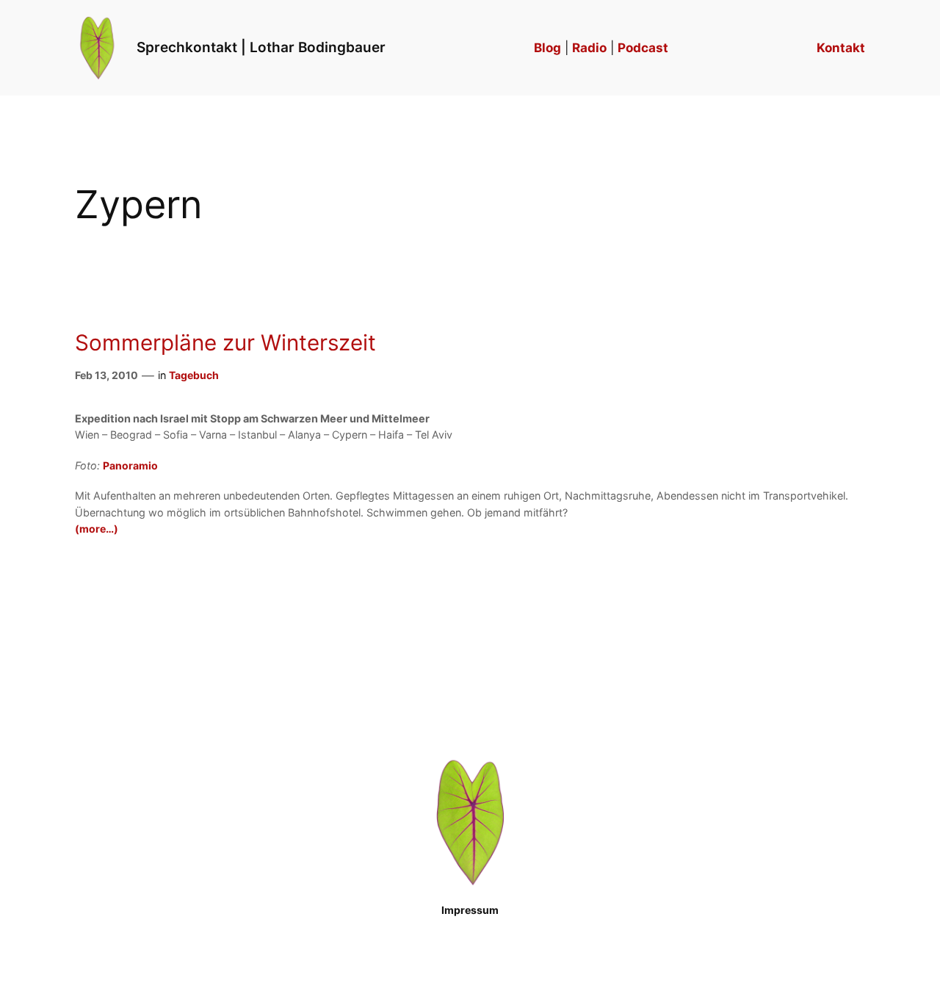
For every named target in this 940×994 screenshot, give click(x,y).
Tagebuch (194, 375)
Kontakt (841, 47)
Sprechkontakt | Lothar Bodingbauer (261, 47)
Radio (589, 47)
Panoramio (130, 465)
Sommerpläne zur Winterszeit (225, 343)
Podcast (643, 47)
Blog (547, 47)
